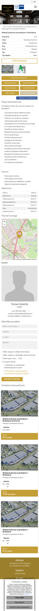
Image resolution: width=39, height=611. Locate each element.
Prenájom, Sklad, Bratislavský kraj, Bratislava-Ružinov (22, 26)
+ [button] (4, 221)
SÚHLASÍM (19, 598)
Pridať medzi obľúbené (19, 78)
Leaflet (13, 259)
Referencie (26, 316)
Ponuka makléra (14, 316)
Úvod (4, 26)
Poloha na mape (10, 88)
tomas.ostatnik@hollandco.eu (20, 313)
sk (35, 2)
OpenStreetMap (27, 259)
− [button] (4, 224)
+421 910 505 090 (18, 311)
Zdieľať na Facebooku (27, 98)
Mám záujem (10, 93)
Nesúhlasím (19, 602)
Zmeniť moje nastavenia (19, 607)
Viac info (27, 594)
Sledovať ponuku (10, 83)
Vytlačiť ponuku (28, 88)
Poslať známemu (29, 83)
